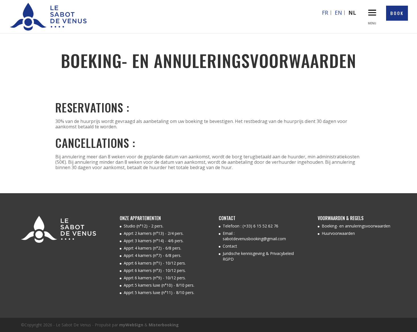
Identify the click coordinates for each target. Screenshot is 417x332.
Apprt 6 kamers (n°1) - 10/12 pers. (155, 263)
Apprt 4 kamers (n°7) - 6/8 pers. (152, 255)
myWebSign (131, 324)
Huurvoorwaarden (338, 233)
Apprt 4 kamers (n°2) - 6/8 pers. (152, 248)
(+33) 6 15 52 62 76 (260, 226)
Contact (230, 246)
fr (325, 12)
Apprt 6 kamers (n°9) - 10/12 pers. (155, 277)
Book (397, 13)
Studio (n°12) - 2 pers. (143, 226)
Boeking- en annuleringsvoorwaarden (356, 226)
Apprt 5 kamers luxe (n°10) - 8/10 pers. (159, 285)
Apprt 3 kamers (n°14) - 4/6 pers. (154, 240)
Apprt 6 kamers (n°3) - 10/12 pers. (155, 270)
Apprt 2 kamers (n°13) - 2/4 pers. (154, 233)
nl (352, 12)
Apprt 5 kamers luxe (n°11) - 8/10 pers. (159, 292)
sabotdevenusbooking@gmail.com (254, 238)
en (338, 12)
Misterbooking (164, 324)
